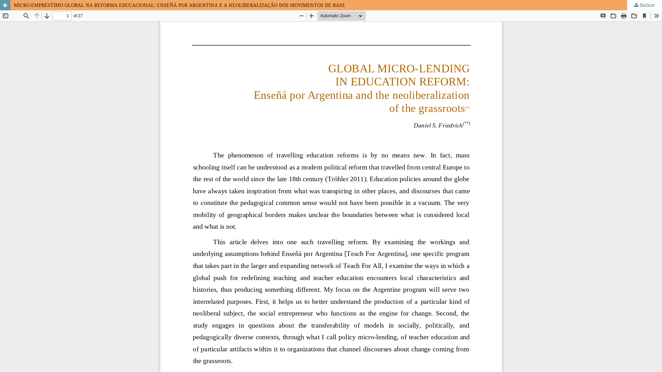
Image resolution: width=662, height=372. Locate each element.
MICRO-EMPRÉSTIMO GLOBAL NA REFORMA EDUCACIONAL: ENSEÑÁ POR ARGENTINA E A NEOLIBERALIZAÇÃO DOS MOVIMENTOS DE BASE (179, 5)
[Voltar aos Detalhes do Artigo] (5, 5)
